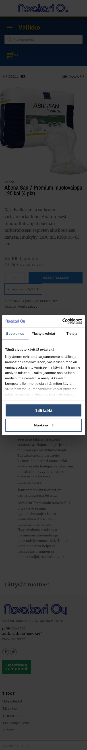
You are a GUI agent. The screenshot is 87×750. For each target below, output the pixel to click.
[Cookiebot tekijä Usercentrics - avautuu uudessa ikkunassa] (62, 321)
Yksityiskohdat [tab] (43, 333)
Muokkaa (41, 425)
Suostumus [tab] (15, 333)
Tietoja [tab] (71, 333)
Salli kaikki (43, 410)
